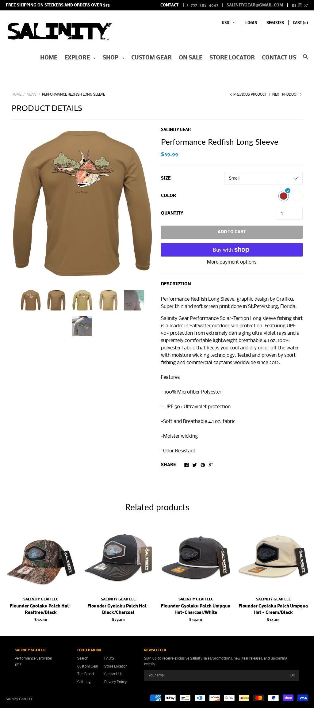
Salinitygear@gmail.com (255, 5)
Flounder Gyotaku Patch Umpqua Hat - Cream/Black (273, 609)
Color (168, 196)
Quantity (172, 213)
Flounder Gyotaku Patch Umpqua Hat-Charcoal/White (195, 609)
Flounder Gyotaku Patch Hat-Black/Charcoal (118, 609)
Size (166, 178)
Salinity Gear (176, 130)
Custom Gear (151, 58)
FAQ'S (109, 658)
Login (251, 23)
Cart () (300, 23)
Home (48, 58)
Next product (285, 95)
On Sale (190, 58)
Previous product (250, 95)
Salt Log (84, 682)
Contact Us (113, 674)
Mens (31, 95)
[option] (82, 203)
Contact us (279, 58)
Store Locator (232, 58)
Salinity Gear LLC (40, 599)
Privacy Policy (115, 682)
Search (82, 658)
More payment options (231, 262)
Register (275, 23)
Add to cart (232, 232)
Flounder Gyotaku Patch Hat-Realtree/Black (40, 609)
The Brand (85, 674)
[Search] (305, 60)
